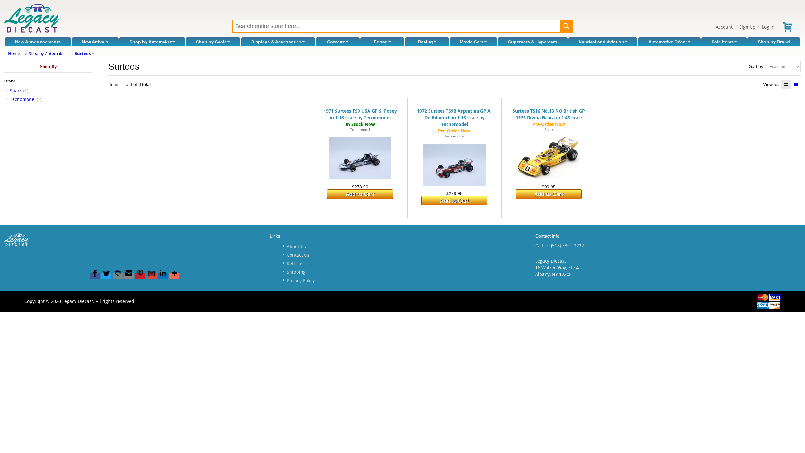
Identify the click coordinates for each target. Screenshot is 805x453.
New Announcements (38, 41)
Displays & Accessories (276, 41)
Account (724, 27)
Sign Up (747, 27)
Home (14, 53)
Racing (425, 41)
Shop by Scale (211, 41)
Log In (768, 27)
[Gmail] (152, 276)
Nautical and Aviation (601, 41)
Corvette (336, 41)
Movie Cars (472, 41)
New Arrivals (95, 41)
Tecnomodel (23, 99)
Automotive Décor (667, 41)
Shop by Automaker (151, 41)
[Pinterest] (140, 276)
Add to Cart (360, 194)
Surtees (83, 53)
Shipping (296, 272)
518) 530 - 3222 (568, 246)
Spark (16, 90)
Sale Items (723, 41)
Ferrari (381, 41)
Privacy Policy (301, 280)
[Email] (129, 276)
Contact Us (298, 255)
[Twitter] (106, 276)
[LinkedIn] (163, 276)
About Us (296, 246)
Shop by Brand (774, 41)
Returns (295, 263)
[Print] (118, 276)
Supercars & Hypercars (532, 41)
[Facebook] (95, 276)
